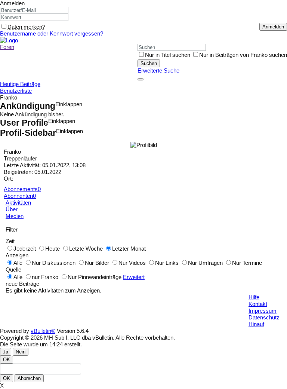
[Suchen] (141, 79)
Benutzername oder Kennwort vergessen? (51, 33)
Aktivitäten (18, 202)
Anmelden (12, 3)
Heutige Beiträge (20, 84)
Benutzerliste (16, 91)
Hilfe (254, 297)
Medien (15, 216)
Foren (7, 47)
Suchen (149, 63)
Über (12, 209)
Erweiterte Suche (158, 70)
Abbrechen (29, 378)
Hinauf (256, 324)
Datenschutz (264, 317)
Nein (20, 352)
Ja (5, 352)
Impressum (263, 310)
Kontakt (258, 304)
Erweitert (134, 277)
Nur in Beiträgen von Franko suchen (243, 55)
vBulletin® (43, 331)
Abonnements (21, 189)
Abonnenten (18, 196)
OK (6, 359)
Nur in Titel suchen (167, 55)
